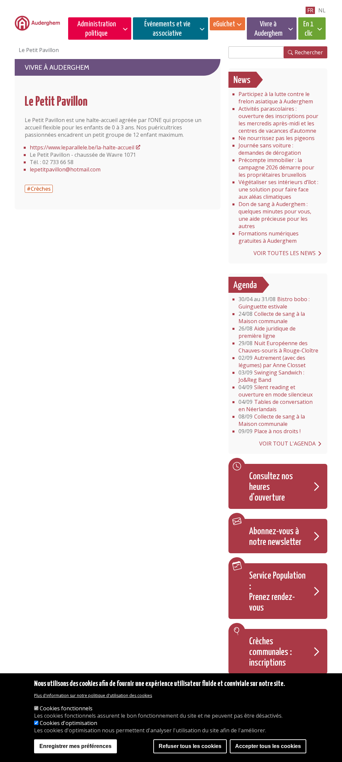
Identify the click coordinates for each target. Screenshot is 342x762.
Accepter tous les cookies (268, 746)
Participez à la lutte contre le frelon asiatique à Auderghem (275, 97)
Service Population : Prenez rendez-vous (277, 592)
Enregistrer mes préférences (75, 746)
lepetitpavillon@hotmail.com (65, 169)
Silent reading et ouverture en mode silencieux (275, 391)
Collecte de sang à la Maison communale (271, 317)
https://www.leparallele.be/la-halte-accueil (82, 147)
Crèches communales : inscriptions (270, 652)
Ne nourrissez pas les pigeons (276, 138)
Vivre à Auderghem (268, 28)
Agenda (245, 285)
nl (322, 10)
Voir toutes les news (284, 253)
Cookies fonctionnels (66, 708)
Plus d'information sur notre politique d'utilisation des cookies (93, 695)
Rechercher (309, 52)
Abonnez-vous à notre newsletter (275, 537)
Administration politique (96, 28)
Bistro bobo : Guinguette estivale (274, 302)
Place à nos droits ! (269, 431)
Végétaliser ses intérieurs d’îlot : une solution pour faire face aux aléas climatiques (278, 189)
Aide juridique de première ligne (267, 332)
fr (310, 10)
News (241, 80)
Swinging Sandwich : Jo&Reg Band (271, 376)
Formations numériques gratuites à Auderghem (268, 237)
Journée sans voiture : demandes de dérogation (269, 149)
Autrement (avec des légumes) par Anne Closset (272, 361)
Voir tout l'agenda (287, 443)
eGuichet (224, 24)
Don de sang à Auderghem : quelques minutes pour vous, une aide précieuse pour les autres (274, 215)
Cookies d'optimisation (68, 723)
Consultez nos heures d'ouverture (271, 487)
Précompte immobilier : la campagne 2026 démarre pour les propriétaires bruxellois (276, 167)
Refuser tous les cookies (190, 746)
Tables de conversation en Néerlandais (275, 405)
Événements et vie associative (167, 28)
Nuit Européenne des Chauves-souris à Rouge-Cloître (278, 346)
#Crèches (39, 188)
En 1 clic (308, 28)
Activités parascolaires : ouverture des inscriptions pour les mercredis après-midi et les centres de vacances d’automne (278, 119)
